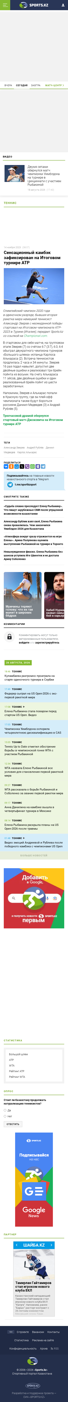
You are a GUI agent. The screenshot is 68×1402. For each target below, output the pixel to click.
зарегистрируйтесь (47, 642)
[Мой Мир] (15, 466)
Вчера (8, 85)
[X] (21, 466)
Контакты (53, 1332)
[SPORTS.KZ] (34, 1180)
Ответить (13, 1124)
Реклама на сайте (43, 1340)
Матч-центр (53, 85)
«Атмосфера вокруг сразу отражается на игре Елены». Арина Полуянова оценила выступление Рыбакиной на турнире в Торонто (33, 540)
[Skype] (37, 466)
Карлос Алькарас (27, 452)
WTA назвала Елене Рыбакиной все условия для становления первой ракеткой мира (34, 771)
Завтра (36, 85)
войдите (24, 642)
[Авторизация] (64, 4)
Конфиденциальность (23, 1348)
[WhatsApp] (31, 466)
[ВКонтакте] (5, 466)
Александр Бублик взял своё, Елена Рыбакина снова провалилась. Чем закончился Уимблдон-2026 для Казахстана (33, 525)
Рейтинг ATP (16, 1071)
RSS (56, 1348)
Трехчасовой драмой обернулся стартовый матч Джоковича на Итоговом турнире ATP (33, 420)
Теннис (10, 203)
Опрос (8, 1091)
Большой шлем (18, 1054)
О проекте (23, 1332)
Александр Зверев (14, 447)
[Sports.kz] (34, 4)
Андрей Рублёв (35, 447)
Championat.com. (36, 336)
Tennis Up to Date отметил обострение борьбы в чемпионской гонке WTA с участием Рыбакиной (30, 750)
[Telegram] (42, 466)
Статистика (21, 1340)
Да (9, 1110)
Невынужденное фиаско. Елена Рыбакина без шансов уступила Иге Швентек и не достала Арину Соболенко (33, 555)
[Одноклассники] (10, 466)
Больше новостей (34, 855)
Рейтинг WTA (17, 1076)
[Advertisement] (34, 46)
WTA (12, 1065)
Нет (10, 1116)
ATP (11, 1059)
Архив (44, 1348)
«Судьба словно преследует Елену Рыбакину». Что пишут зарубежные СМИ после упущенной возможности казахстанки (33, 510)
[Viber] (26, 466)
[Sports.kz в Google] (34, 927)
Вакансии (38, 1332)
